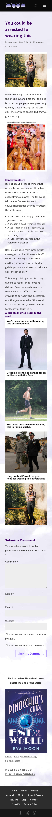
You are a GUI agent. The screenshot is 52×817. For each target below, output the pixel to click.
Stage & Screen (35, 795)
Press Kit (16, 804)
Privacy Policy (30, 804)
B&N (16, 756)
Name (9, 593)
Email (9, 607)
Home (14, 790)
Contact (34, 799)
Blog (24, 799)
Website (9, 621)
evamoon (12, 42)
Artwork (10, 795)
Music (21, 795)
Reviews (14, 799)
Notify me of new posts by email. (27, 645)
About (24, 790)
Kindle (8, 756)
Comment (11, 561)
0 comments (11, 46)
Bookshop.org (29, 756)
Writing (34, 790)
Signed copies (12, 760)
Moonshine (38, 42)
